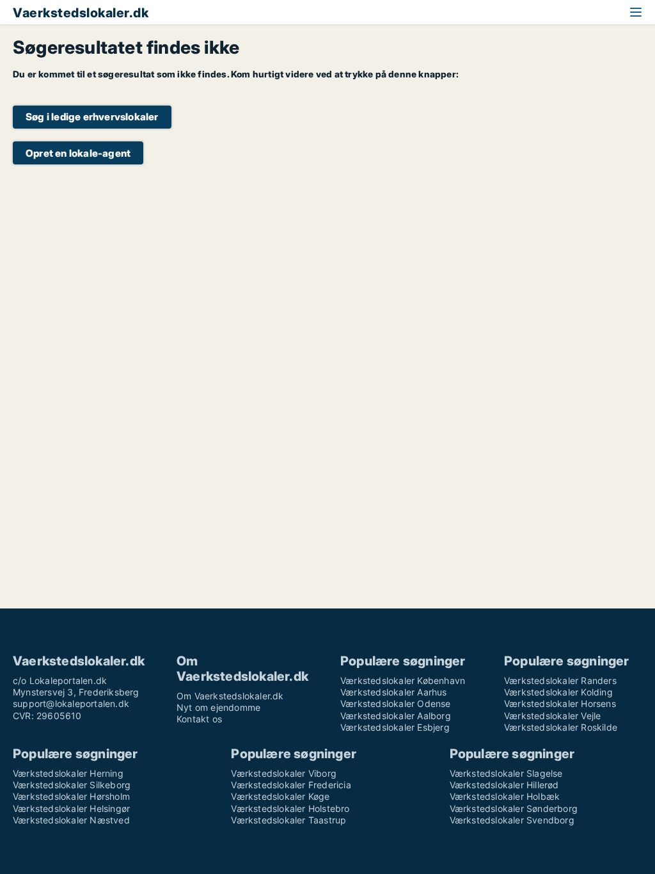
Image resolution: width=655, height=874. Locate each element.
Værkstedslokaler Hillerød (504, 784)
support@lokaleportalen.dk (71, 703)
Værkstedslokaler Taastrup (288, 819)
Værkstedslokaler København (402, 680)
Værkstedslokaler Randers (560, 680)
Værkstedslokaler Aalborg (395, 715)
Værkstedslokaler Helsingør (71, 808)
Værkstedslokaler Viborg (283, 773)
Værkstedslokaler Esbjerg (395, 727)
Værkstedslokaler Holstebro (290, 808)
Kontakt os (199, 718)
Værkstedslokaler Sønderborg (514, 808)
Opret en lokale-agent (78, 153)
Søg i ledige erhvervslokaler (92, 117)
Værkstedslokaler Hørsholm (71, 796)
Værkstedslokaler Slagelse (506, 773)
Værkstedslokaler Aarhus (393, 692)
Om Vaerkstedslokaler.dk (230, 695)
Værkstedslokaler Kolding (558, 692)
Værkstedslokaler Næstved (71, 819)
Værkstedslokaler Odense (395, 703)
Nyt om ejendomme (218, 707)
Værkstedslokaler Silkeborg (71, 784)
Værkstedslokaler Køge (280, 796)
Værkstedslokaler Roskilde (560, 727)
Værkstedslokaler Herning (68, 773)
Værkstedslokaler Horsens (560, 703)
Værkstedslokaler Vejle (552, 715)
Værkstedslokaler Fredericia (291, 784)
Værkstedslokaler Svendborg (512, 819)
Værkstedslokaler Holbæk (505, 796)
